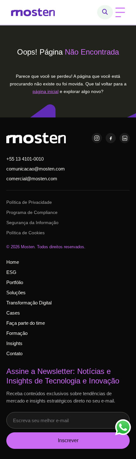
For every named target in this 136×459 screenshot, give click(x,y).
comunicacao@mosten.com (35, 168)
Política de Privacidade (29, 202)
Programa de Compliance (32, 212)
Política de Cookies (25, 232)
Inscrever (68, 440)
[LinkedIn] (125, 138)
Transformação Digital (29, 302)
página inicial (46, 91)
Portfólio (14, 282)
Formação (17, 333)
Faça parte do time (25, 323)
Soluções (16, 292)
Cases (13, 313)
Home (12, 262)
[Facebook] (111, 138)
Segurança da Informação (32, 222)
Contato (14, 353)
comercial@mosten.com (31, 178)
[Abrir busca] (105, 12)
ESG (11, 272)
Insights (14, 343)
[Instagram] (97, 138)
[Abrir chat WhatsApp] (123, 427)
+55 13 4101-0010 (25, 159)
